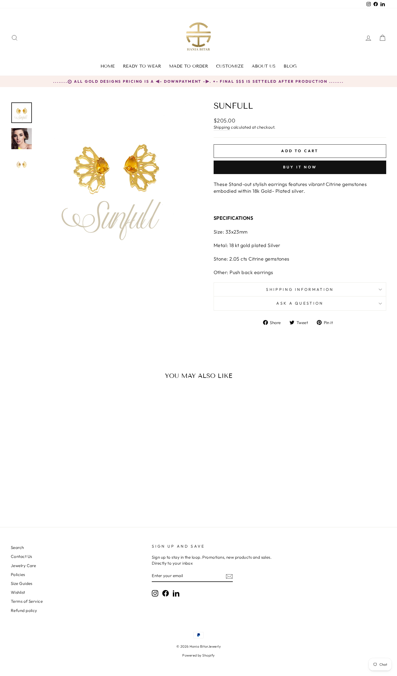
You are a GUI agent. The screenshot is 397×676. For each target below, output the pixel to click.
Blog (290, 66)
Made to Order (188, 66)
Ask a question (299, 303)
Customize (230, 66)
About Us (263, 66)
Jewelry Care (23, 565)
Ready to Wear (142, 66)
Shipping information (300, 289)
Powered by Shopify (198, 655)
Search (17, 547)
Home (107, 66)
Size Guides (21, 583)
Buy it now (300, 167)
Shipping (222, 127)
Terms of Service (27, 601)
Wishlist (18, 592)
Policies (18, 574)
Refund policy (24, 610)
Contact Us (21, 556)
